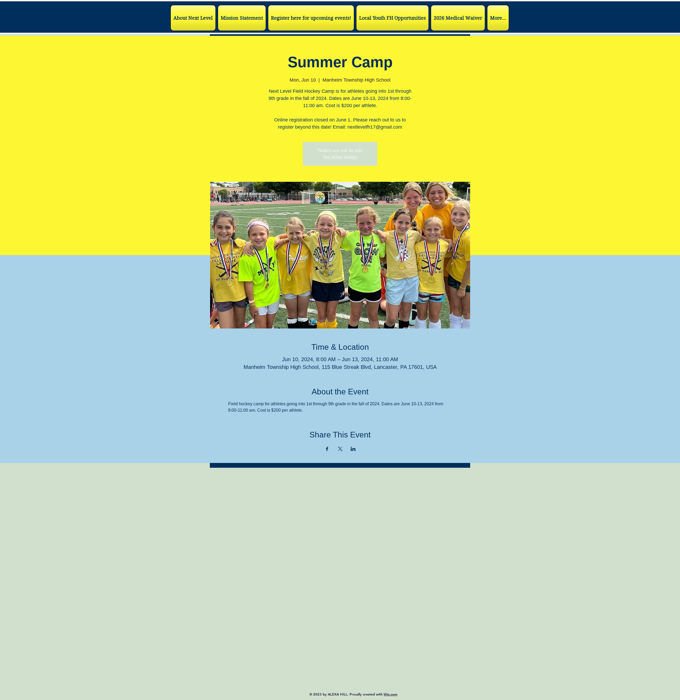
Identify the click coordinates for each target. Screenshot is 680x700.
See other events (340, 156)
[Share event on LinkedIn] (353, 449)
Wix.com (390, 694)
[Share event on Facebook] (327, 449)
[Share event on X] (340, 449)
